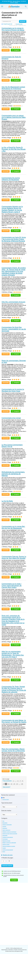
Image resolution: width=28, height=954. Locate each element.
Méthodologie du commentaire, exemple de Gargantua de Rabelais (13, 473)
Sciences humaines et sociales (9, 846)
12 (11, 784)
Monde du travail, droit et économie (10, 833)
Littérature (5, 828)
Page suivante (6, 787)
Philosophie (5, 835)
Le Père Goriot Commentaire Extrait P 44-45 (12, 445)
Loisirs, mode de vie (6, 830)
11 (8, 784)
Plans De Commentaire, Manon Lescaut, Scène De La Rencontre (13, 750)
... (15, 781)
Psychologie (5, 839)
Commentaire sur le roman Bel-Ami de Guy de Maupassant (13, 527)
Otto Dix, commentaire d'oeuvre (13, 302)
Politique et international (8, 837)
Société (4, 848)
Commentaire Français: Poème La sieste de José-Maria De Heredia (14, 557)
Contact (16, 2)
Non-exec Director (16, 1)
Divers (4, 851)
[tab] (14, 855)
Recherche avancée (7, 865)
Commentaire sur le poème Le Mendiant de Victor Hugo (13, 390)
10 (5, 784)
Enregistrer (16, 50)
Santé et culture (6, 844)
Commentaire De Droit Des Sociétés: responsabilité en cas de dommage (14, 329)
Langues (4, 826)
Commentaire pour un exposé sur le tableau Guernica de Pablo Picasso (14, 117)
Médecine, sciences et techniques (9, 831)
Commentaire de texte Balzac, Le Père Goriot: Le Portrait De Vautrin (14, 721)
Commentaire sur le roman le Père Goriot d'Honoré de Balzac (13, 29)
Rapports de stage (6, 840)
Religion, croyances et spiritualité (9, 842)
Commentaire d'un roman (11, 418)
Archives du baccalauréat (8, 849)
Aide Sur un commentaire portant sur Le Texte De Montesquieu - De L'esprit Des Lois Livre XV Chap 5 (13, 654)
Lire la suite (6, 50)
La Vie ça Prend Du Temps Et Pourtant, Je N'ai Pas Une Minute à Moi (14, 149)
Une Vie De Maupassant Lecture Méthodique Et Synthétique (13, 88)
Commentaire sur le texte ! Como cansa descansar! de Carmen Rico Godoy (12, 585)
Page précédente (7, 780)
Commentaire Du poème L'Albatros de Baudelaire (11, 179)
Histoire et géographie (7, 824)
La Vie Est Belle (7, 501)
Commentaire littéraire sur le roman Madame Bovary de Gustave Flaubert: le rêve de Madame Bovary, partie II (12, 209)
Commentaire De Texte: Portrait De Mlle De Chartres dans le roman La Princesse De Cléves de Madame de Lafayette (14, 689)
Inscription (14, 880)
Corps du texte (6, 799)
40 (22, 784)
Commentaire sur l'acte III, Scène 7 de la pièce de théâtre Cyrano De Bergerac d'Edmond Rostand (14, 239)
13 (14, 784)
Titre (4, 797)
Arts (3, 821)
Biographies (5, 822)
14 (17, 784)
